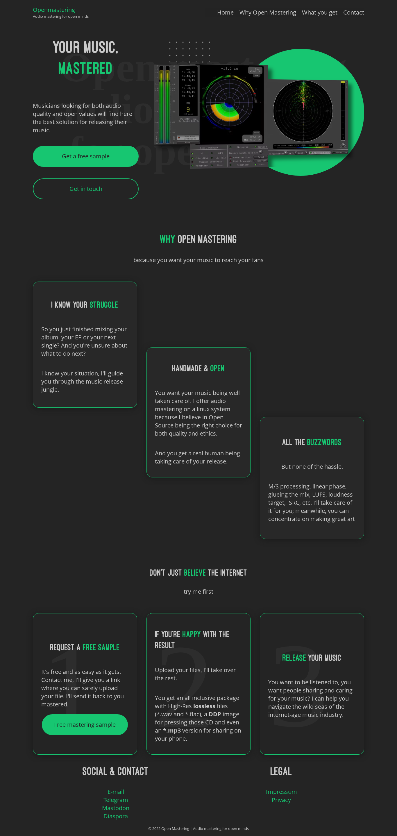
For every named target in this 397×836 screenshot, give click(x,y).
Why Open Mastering (267, 12)
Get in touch (85, 189)
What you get (319, 12)
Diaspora (115, 816)
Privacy (281, 800)
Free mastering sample (85, 724)
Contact (353, 12)
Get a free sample (86, 156)
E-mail (116, 792)
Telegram (115, 800)
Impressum (281, 792)
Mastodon (115, 808)
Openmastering (54, 10)
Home (225, 12)
